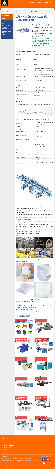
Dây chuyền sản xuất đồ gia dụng (14, 11)
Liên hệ (46, 2)
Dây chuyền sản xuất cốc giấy (41, 359)
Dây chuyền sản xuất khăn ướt (21, 417)
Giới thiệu (39, 2)
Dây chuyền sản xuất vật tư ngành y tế (6, 26)
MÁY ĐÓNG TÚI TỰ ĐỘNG (6, 447)
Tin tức (51, 2)
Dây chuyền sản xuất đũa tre (41, 340)
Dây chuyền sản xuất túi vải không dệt (21, 398)
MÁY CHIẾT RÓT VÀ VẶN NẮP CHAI (7, 445)
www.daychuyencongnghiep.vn (26, 309)
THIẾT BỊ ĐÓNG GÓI (4, 449)
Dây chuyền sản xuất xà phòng (41, 320)
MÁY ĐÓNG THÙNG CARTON (6, 443)
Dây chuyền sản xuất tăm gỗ (21, 320)
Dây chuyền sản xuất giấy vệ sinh (41, 398)
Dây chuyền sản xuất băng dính (21, 359)
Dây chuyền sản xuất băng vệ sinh (21, 378)
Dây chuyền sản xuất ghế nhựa (41, 417)
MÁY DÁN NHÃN (4, 441)
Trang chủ (32, 2)
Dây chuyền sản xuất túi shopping (41, 378)
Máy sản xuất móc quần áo (21, 340)
